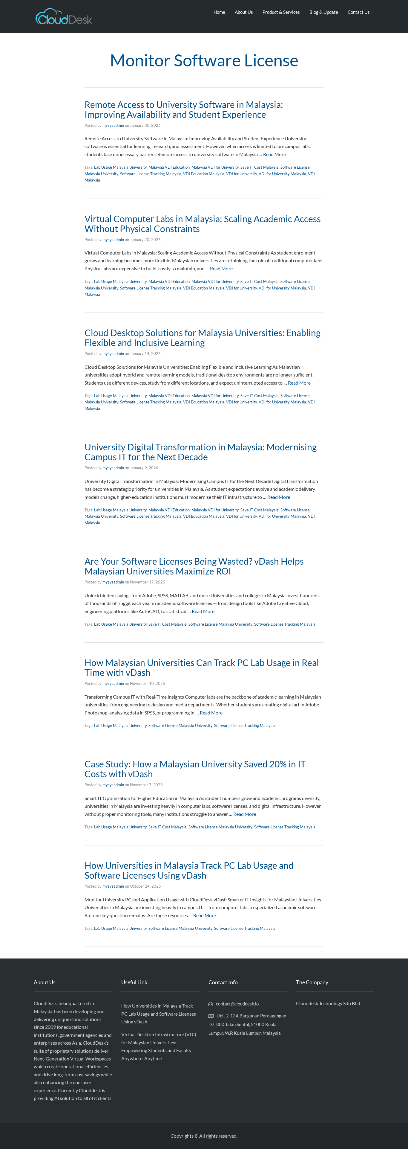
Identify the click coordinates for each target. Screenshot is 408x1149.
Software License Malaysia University (220, 624)
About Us (244, 12)
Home (219, 12)
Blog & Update (323, 12)
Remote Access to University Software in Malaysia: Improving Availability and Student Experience (184, 109)
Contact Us (359, 12)
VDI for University (241, 173)
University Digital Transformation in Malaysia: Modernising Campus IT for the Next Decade (201, 451)
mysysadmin (113, 125)
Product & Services (281, 12)
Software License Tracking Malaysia (150, 173)
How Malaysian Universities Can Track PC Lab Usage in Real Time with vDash (202, 667)
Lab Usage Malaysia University (120, 167)
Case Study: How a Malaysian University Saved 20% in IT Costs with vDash (195, 768)
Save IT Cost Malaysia (259, 167)
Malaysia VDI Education (169, 167)
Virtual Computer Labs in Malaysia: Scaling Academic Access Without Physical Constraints (203, 223)
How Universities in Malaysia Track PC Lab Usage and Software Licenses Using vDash (189, 870)
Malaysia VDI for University (215, 167)
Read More (274, 154)
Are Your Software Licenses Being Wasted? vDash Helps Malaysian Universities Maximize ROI (194, 566)
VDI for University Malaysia (282, 173)
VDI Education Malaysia (203, 173)
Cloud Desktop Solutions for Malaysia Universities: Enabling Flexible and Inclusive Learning (202, 337)
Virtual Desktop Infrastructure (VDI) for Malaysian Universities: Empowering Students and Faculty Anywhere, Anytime (158, 1046)
